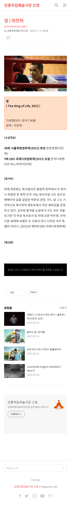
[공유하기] (17, 292)
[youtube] (42, 496)
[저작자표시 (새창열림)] (41, 292)
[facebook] (20, 496)
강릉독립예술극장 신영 (21, 5)
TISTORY (35, 480)
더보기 (63, 308)
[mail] (50, 496)
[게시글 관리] (21, 292)
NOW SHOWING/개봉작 (15, 26)
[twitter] (27, 496)
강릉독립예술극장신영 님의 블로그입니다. (28, 407)
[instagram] (34, 496)
